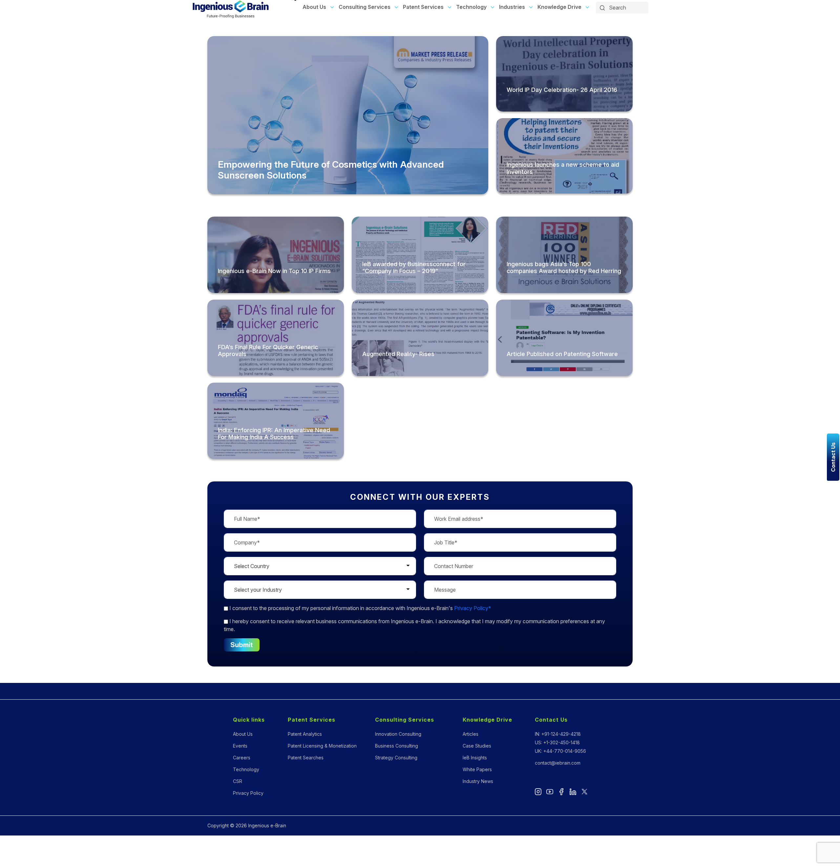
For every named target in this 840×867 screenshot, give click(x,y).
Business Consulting (396, 746)
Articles (470, 734)
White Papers (477, 769)
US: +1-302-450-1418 (557, 742)
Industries (512, 7)
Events (240, 746)
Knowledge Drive (559, 7)
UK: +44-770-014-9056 (560, 751)
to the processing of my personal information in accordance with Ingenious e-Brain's (360, 608)
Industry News (478, 781)
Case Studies (477, 746)
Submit (241, 645)
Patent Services (423, 7)
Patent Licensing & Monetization (322, 746)
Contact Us (551, 719)
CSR (237, 781)
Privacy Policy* (472, 608)
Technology (471, 7)
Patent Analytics (305, 734)
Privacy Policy (248, 793)
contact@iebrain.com (557, 763)
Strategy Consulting (396, 757)
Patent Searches (306, 757)
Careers (241, 757)
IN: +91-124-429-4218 (558, 734)
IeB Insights (475, 757)
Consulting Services (364, 7)
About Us (314, 7)
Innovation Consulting (398, 734)
